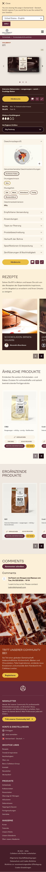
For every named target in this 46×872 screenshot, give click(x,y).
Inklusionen (6, 800)
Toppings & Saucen (9, 807)
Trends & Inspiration (9, 753)
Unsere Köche (7, 832)
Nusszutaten (7, 792)
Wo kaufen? (6, 775)
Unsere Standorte (9, 836)
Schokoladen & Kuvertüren (22, 37)
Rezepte (5, 749)
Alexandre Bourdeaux (18, 345)
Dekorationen (7, 803)
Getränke (5, 814)
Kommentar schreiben (14, 566)
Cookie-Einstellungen (23, 868)
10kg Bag (11, 441)
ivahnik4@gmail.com (17, 587)
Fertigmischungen (9, 811)
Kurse (4, 825)
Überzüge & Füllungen (10, 796)
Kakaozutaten (7, 789)
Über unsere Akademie (11, 839)
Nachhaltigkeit (7, 756)
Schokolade (6, 37)
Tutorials (5, 828)
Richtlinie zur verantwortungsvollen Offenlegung (23, 864)
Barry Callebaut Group (11, 764)
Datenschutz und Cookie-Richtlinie (23, 861)
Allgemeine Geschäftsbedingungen (23, 858)
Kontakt (5, 767)
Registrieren (10, 675)
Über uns (5, 760)
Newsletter (6, 771)
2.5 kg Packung (26, 441)
